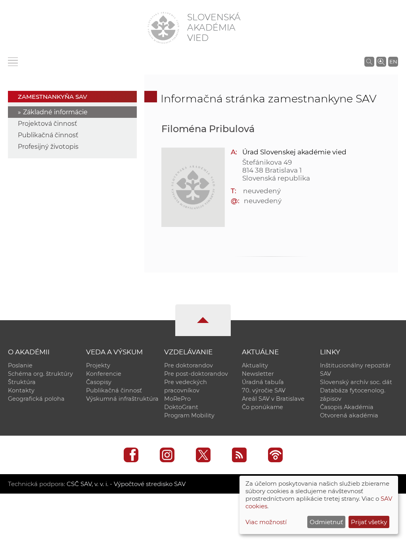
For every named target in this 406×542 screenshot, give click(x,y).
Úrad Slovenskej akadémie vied (294, 152)
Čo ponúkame (262, 407)
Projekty (98, 365)
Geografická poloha (36, 398)
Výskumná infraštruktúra (122, 398)
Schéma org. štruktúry (40, 373)
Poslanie (20, 365)
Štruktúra (22, 382)
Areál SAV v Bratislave (273, 398)
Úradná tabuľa (263, 382)
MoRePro (177, 398)
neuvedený (262, 191)
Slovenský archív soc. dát (356, 382)
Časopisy (98, 382)
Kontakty (21, 390)
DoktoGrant (181, 407)
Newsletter (258, 373)
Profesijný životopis (48, 146)
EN (393, 61)
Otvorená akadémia (349, 415)
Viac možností (266, 522)
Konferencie (103, 373)
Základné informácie (55, 112)
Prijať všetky (369, 522)
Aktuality (255, 365)
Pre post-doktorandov (196, 373)
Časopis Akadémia (346, 407)
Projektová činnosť (47, 123)
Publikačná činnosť (48, 135)
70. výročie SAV (263, 390)
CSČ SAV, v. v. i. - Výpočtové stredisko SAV (126, 484)
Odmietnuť (326, 522)
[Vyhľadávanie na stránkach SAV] (369, 61)
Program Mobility (189, 415)
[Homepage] (163, 28)
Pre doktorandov (188, 365)
